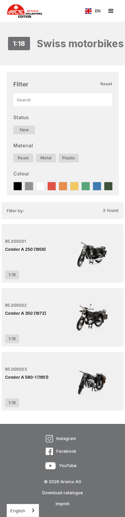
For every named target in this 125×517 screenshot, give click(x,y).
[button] (93, 11)
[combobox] (23, 510)
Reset (106, 83)
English (17, 510)
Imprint (62, 503)
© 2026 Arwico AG (62, 481)
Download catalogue (62, 492)
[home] (21, 11)
